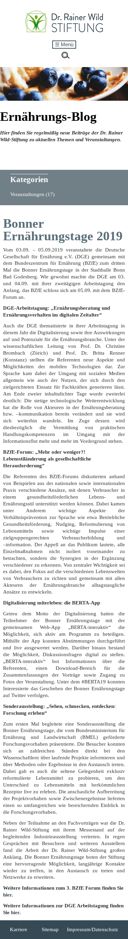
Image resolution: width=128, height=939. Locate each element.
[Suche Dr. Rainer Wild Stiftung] (65, 57)
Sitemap (50, 929)
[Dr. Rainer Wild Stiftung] (64, 31)
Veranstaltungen (32, 194)
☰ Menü (64, 44)
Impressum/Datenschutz (92, 929)
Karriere (18, 929)
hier (7, 894)
